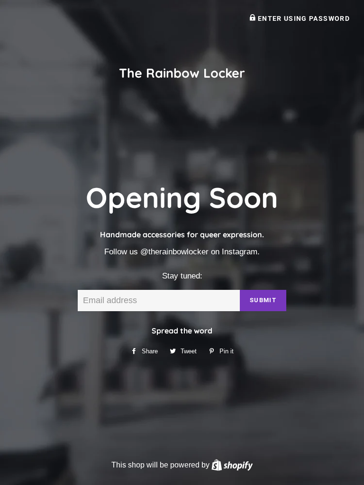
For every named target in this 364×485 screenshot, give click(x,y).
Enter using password (302, 18)
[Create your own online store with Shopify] (232, 464)
